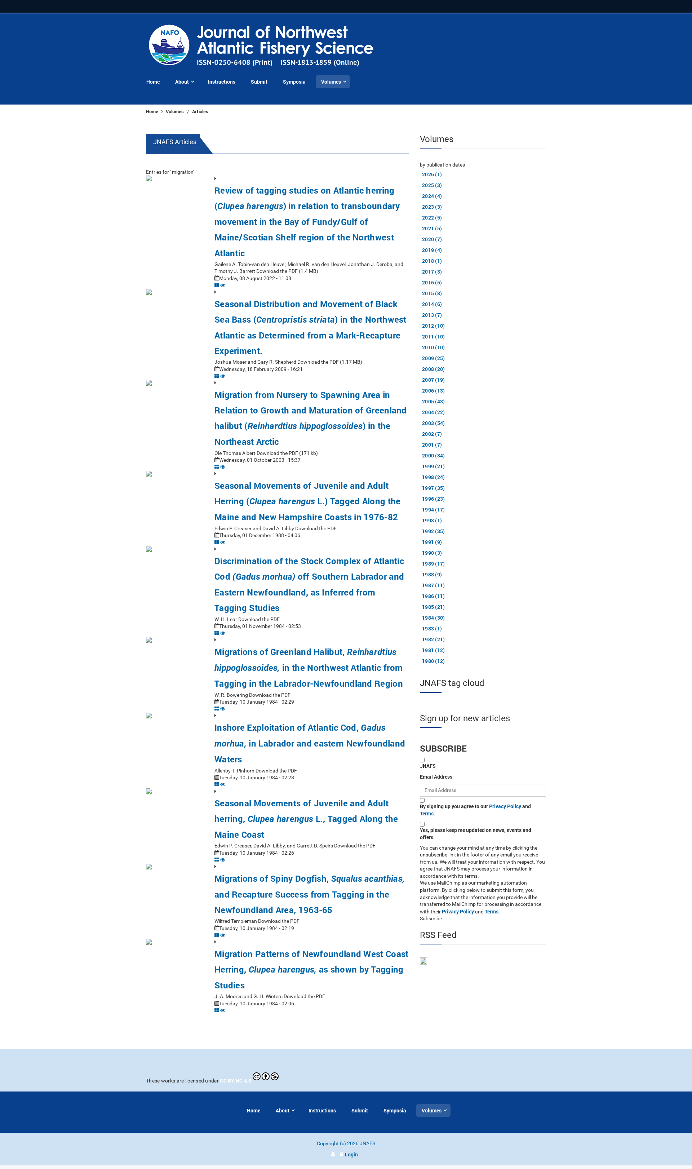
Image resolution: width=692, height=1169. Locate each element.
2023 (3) (432, 206)
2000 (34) (433, 455)
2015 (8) (432, 293)
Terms (427, 813)
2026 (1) (432, 174)
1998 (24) (433, 477)
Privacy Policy (505, 806)
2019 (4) (432, 250)
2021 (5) (432, 228)
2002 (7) (432, 433)
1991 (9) (432, 542)
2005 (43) (433, 401)
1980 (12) (433, 660)
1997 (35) (433, 487)
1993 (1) (432, 520)
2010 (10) (433, 347)
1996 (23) (433, 498)
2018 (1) (432, 260)
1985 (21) (433, 606)
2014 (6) (432, 304)
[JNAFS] (261, 46)
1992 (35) (433, 531)
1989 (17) (433, 563)
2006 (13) (433, 390)
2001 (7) (432, 444)
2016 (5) (432, 282)
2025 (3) (432, 185)
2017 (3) (432, 271)
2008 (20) (433, 369)
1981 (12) (433, 650)
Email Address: (437, 776)
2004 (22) (433, 412)
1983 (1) (432, 628)
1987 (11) (433, 585)
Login (351, 1154)
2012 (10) (433, 325)
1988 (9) (432, 574)
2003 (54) (433, 423)
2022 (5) (432, 217)
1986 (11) (433, 596)
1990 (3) (432, 552)
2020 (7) (432, 239)
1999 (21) (433, 466)
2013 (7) (432, 314)
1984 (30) (433, 617)
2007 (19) (433, 379)
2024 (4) (432, 195)
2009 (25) (433, 358)
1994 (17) (433, 509)
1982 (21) (433, 639)
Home (152, 111)
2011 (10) (433, 336)
